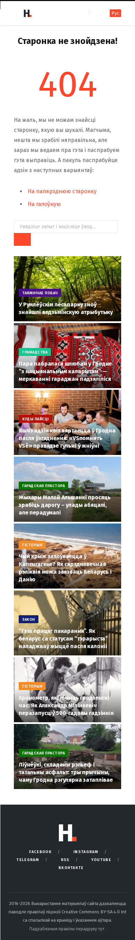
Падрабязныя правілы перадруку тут (67, 928)
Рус (115, 13)
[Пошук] (95, 13)
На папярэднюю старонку (62, 191)
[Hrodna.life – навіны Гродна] (27, 13)
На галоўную (44, 204)
